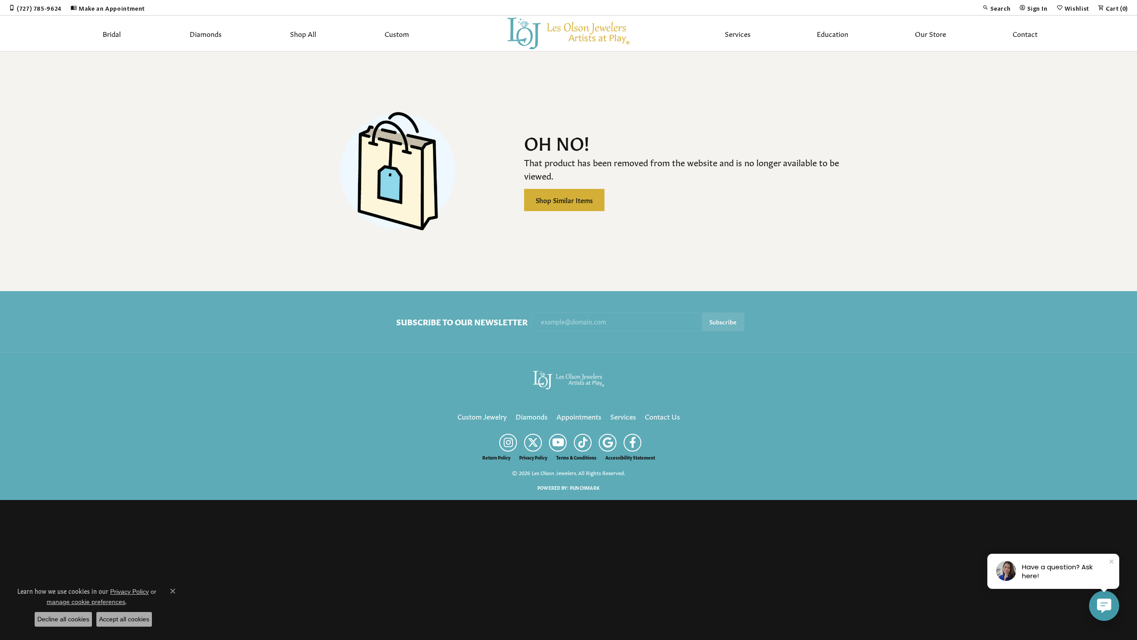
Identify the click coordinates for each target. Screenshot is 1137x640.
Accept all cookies (124, 619)
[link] (35, 7)
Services (738, 33)
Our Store (930, 33)
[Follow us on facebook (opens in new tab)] (632, 443)
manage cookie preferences (86, 601)
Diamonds (206, 33)
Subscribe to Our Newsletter (462, 322)
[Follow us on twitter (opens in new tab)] (533, 443)
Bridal (112, 33)
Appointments (579, 416)
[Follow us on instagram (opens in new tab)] (508, 443)
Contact (1025, 33)
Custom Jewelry (482, 416)
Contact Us (662, 416)
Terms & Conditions (576, 457)
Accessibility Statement (630, 457)
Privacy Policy (533, 457)
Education (832, 33)
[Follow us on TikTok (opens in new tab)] (583, 443)
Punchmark (585, 487)
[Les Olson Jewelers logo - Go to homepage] (569, 33)
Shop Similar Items (564, 199)
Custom (397, 33)
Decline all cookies (63, 619)
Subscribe (722, 321)
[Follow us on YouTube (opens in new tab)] (558, 443)
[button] (996, 7)
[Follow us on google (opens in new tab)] (607, 443)
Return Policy (496, 457)
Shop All (303, 33)
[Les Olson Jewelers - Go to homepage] (568, 378)
